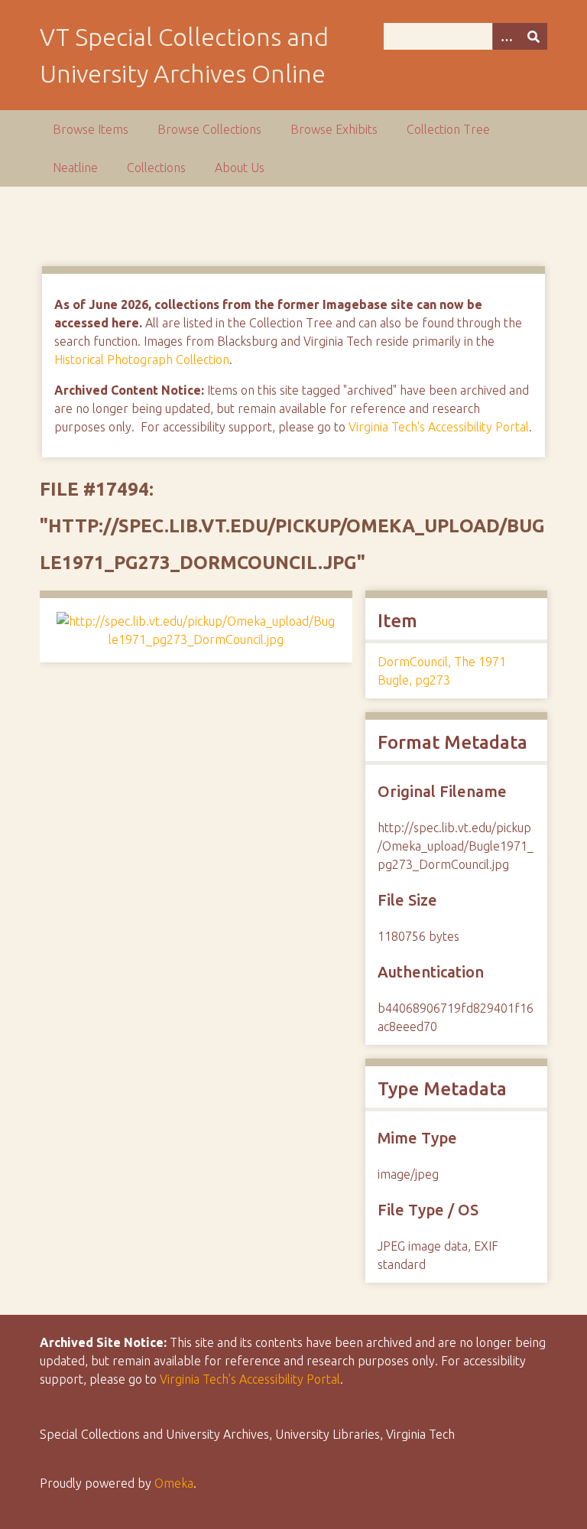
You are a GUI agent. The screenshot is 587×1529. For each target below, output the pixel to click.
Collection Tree (448, 129)
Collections (156, 167)
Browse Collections (209, 129)
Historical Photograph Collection (141, 359)
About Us (239, 167)
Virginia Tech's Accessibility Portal (439, 427)
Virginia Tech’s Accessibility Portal (250, 1379)
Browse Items (90, 129)
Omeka (173, 1483)
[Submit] (533, 36)
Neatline (75, 167)
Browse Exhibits (334, 129)
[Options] (506, 36)
